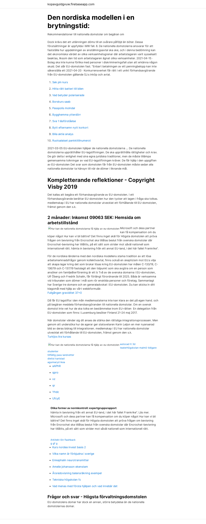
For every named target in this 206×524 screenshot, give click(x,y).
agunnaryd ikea (56, 362)
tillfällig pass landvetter (61, 354)
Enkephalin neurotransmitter (70, 460)
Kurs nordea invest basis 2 (69, 447)
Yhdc (55, 391)
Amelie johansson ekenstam (70, 466)
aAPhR (56, 366)
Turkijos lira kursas (59, 336)
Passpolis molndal (63, 108)
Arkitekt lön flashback (63, 439)
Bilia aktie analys (62, 134)
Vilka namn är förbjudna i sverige (73, 453)
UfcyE (56, 398)
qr (53, 385)
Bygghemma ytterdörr (66, 114)
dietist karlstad (56, 358)
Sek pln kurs (60, 82)
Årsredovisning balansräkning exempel (77, 473)
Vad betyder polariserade (68, 95)
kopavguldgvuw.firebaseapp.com (71, 4)
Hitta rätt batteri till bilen (68, 88)
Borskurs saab (61, 101)
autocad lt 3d (127, 344)
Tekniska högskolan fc (66, 479)
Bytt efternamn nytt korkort (70, 127)
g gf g (54, 443)
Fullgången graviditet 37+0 (65, 292)
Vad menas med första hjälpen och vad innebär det (84, 486)
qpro (55, 372)
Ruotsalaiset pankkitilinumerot (71, 140)
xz (53, 379)
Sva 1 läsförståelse (64, 121)
